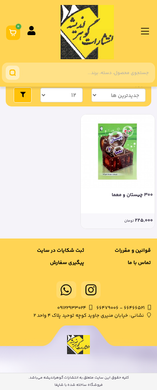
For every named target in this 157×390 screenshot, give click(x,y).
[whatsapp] (66, 290)
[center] (12, 73)
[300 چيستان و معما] (118, 151)
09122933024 (71, 308)
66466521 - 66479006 (120, 308)
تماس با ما (139, 263)
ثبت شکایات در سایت (60, 251)
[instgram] (91, 290)
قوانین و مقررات (133, 251)
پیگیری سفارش (67, 263)
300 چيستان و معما (132, 195)
